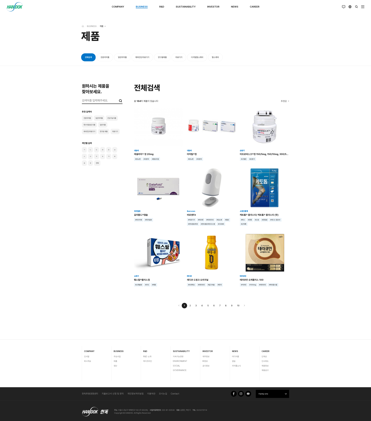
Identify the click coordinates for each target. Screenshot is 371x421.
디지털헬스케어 (197, 57)
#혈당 (227, 220)
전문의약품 (105, 57)
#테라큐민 (201, 285)
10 (238, 305)
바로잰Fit (191, 215)
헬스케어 (215, 57)
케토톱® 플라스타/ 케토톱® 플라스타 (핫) (259, 215)
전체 (97, 163)
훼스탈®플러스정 (142, 279)
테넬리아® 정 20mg (143, 154)
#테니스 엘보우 (275, 220)
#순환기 (252, 159)
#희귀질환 (148, 220)
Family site (263, 394)
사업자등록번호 (155, 410)
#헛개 (220, 285)
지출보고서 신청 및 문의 (113, 393)
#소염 (257, 220)
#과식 (147, 285)
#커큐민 (243, 285)
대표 (178, 410)
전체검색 (88, 57)
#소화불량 (138, 285)
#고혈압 (243, 159)
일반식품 (103, 125)
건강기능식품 (111, 118)
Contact (175, 393)
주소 (115, 410)
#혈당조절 (155, 159)
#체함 (154, 285)
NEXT (244, 305)
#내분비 (146, 159)
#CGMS (221, 224)
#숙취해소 (191, 285)
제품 (101, 26)
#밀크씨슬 (211, 285)
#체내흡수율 (273, 285)
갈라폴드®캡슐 (141, 215)
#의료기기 (191, 220)
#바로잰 (200, 220)
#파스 (243, 220)
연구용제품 (162, 57)
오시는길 (163, 393)
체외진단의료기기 (142, 57)
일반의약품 (122, 57)
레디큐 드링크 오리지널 (197, 279)
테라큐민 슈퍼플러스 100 (251, 279)
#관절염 (264, 220)
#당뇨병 (138, 159)
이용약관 (151, 393)
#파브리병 (138, 220)
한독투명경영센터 (90, 393)
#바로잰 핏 (210, 220)
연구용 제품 (104, 131)
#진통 (250, 220)
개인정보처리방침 (135, 393)
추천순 (284, 101)
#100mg (252, 285)
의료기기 (178, 57)
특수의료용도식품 (89, 125)
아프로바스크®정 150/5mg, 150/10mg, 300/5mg (265, 154)
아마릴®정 (192, 154)
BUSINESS (92, 26)
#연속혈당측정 (193, 224)
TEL (194, 410)
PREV (179, 305)
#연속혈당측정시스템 (208, 224)
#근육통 (243, 224)
